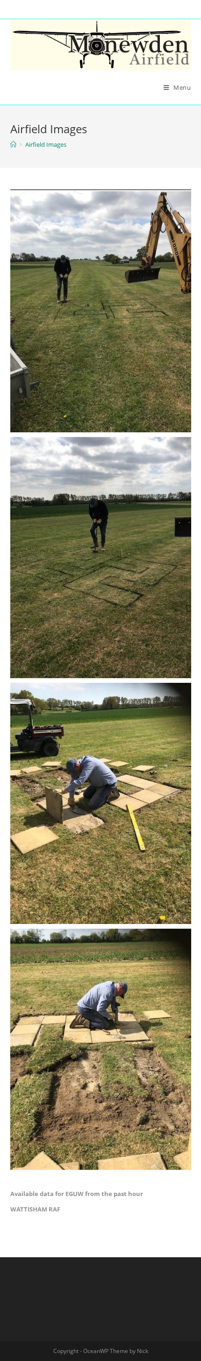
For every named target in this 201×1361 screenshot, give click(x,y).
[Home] (13, 144)
